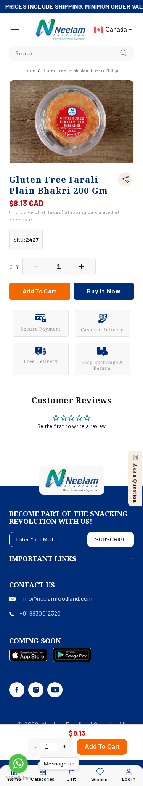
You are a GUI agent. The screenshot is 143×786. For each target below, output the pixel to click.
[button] (16, 30)
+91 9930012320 (40, 613)
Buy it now (104, 290)
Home (28, 70)
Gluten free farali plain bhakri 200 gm (82, 70)
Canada (116, 29)
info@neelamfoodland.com (57, 598)
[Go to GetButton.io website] (18, 778)
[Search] (124, 53)
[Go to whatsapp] (18, 763)
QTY (14, 266)
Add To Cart (102, 746)
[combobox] (71, 53)
